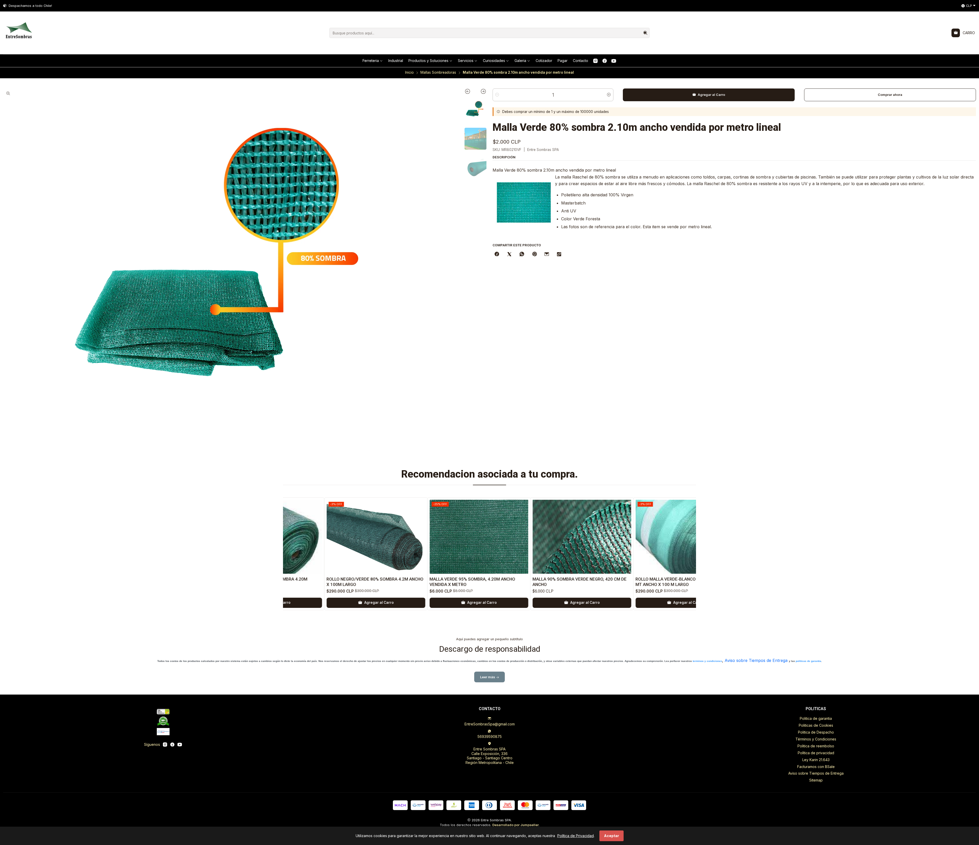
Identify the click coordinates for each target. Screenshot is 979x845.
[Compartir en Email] (547, 254)
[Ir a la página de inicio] (18, 33)
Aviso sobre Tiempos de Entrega (756, 660)
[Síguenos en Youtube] (613, 60)
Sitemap (816, 780)
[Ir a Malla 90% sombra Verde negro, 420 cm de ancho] (462, 537)
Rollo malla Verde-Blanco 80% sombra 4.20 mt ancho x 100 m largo (564, 582)
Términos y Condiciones (815, 739)
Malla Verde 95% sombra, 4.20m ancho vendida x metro (352, 582)
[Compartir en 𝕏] (509, 254)
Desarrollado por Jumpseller (515, 825)
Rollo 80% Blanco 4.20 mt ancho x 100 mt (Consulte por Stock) (665, 582)
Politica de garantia (816, 718)
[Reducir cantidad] (497, 95)
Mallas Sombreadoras (438, 72)
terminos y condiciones (707, 661)
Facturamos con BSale (816, 766)
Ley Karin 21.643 (816, 760)
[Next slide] (480, 92)
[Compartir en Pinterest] (534, 254)
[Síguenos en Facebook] (604, 60)
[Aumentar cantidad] (608, 95)
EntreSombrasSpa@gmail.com (490, 724)
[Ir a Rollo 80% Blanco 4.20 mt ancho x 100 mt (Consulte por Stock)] (668, 537)
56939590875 (490, 736)
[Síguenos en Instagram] (595, 60)
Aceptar (611, 836)
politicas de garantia (808, 661)
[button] (373, 60)
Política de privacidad (816, 753)
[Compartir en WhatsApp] (522, 254)
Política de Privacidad (575, 836)
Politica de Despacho (816, 732)
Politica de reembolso (815, 746)
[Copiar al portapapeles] (559, 254)
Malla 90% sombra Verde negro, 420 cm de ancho (460, 582)
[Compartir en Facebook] (497, 254)
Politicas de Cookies (816, 725)
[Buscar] (645, 33)
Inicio (409, 72)
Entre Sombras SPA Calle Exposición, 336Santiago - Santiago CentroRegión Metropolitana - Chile (490, 756)
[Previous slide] (470, 92)
